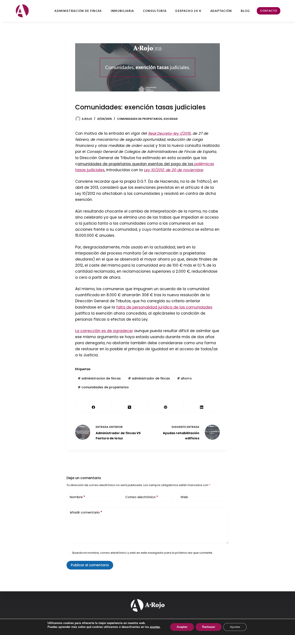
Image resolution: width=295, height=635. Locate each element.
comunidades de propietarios (103, 387)
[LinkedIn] (202, 407)
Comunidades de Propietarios (139, 119)
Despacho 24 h (188, 11)
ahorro (184, 378)
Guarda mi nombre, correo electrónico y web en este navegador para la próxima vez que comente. (142, 553)
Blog (245, 11)
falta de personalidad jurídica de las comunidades (164, 307)
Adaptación (221, 11)
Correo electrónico (141, 497)
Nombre (77, 497)
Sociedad (170, 119)
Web (184, 497)
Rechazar (208, 627)
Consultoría (155, 11)
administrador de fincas (149, 378)
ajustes (155, 627)
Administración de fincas (78, 11)
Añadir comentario (86, 512)
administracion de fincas (99, 378)
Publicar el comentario (90, 565)
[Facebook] (93, 407)
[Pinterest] (166, 407)
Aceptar (182, 627)
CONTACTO (268, 11)
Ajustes (235, 627)
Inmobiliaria (122, 11)
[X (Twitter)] (129, 407)
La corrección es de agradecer (104, 330)
